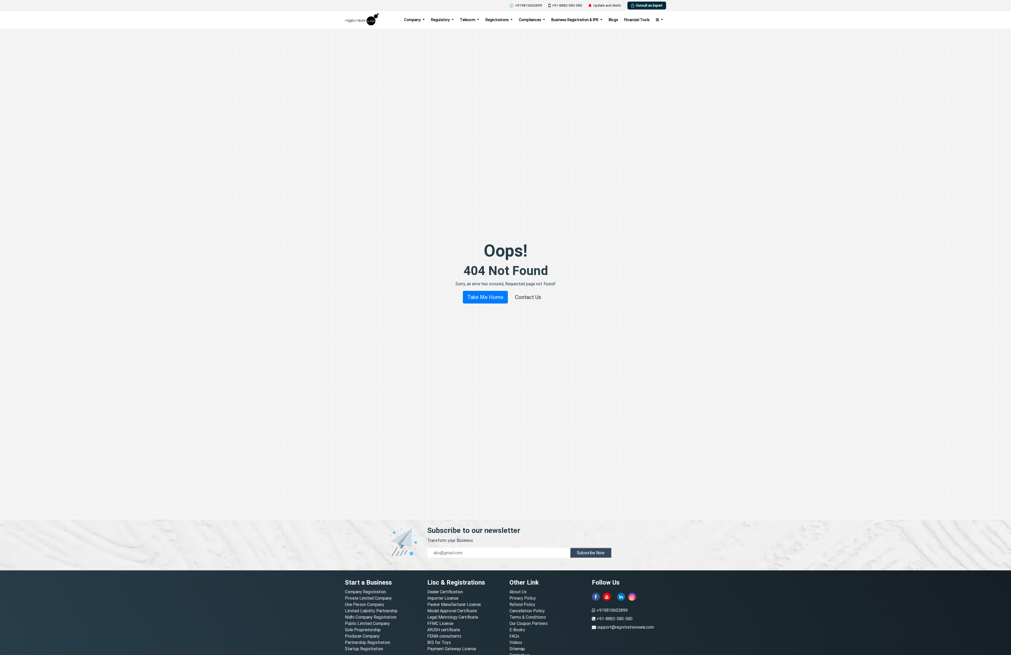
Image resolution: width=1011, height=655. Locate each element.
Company (413, 19)
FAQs (514, 636)
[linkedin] (621, 597)
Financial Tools (637, 19)
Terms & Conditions (527, 617)
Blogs (613, 19)
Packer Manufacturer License (454, 604)
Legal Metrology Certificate (452, 617)
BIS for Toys (439, 642)
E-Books (517, 629)
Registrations (497, 19)
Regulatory (441, 19)
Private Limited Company (368, 598)
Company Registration (365, 591)
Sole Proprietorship (363, 629)
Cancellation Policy (527, 610)
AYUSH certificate (443, 629)
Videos (515, 642)
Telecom (468, 19)
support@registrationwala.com (625, 627)
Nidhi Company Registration (371, 617)
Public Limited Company (367, 623)
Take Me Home (485, 297)
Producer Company (362, 636)
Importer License (442, 598)
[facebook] (596, 597)
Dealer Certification (445, 591)
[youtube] (607, 597)
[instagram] (632, 597)
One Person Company (364, 604)
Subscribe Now (590, 552)
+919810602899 (528, 5)
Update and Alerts (607, 5)
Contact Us (528, 297)
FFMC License (440, 623)
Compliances (530, 19)
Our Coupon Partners (528, 623)
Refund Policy (522, 604)
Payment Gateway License (451, 648)
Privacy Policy (522, 598)
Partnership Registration (367, 642)
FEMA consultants (444, 636)
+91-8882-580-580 (567, 5)
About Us (518, 591)
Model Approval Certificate (452, 610)
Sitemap (517, 648)
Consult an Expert (649, 5)
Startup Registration (364, 648)
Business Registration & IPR (575, 19)
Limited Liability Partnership (371, 610)
